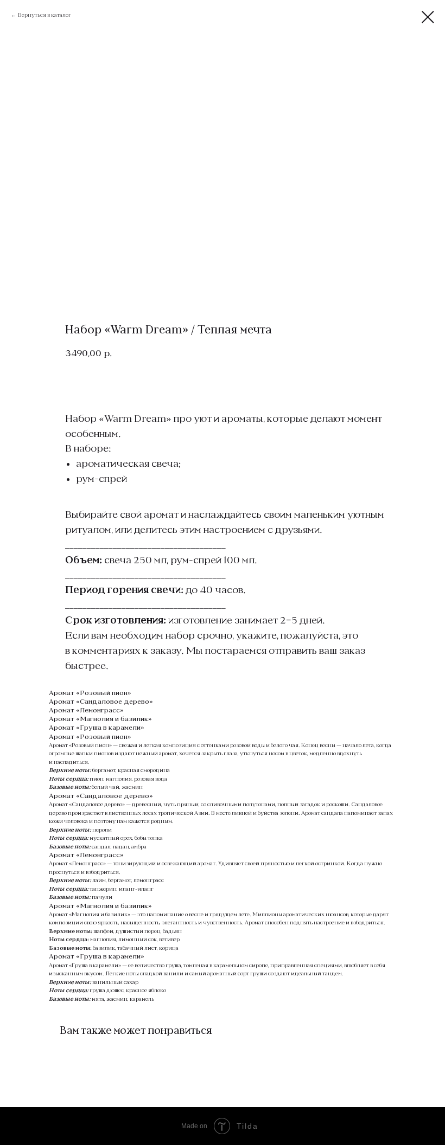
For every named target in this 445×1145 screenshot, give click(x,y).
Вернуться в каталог (44, 15)
